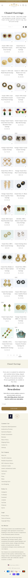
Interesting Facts (5, 481)
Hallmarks (4, 471)
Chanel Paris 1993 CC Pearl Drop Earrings (7, 171)
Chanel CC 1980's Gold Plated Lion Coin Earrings (20, 72)
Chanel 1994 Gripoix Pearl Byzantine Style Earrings (7, 220)
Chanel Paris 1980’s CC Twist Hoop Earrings (20, 268)
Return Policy (5, 439)
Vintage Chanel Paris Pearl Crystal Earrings (21, 171)
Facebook (4, 497)
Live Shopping (5, 484)
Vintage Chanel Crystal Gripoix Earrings (21, 148)
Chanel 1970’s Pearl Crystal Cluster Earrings (20, 97)
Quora (3, 507)
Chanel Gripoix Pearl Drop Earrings (7, 317)
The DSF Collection (6, 458)
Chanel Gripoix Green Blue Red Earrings (21, 121)
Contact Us (4, 445)
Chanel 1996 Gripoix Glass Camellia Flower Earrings (21, 293)
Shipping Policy (5, 442)
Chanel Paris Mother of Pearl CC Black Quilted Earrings (7, 268)
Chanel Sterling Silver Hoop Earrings (21, 244)
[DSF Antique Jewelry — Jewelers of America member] (10, 416)
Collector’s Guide (6, 465)
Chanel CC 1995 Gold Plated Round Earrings (7, 71)
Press (2, 476)
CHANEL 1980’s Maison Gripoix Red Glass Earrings (20, 220)
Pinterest (3, 505)
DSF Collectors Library (7, 463)
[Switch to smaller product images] (26, 26)
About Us (3, 455)
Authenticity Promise (6, 429)
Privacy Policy (5, 515)
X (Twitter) (4, 494)
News (2, 479)
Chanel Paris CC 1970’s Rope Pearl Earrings (21, 47)
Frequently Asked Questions (8, 426)
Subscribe (14, 408)
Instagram (4, 492)
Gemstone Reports (6, 431)
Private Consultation (6, 434)
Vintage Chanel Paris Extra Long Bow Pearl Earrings (7, 195)
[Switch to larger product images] (23, 26)
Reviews (3, 437)
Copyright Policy (5, 520)
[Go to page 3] (7, 355)
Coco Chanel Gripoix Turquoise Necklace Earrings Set (21, 343)
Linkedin (3, 500)
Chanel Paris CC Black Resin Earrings (21, 194)
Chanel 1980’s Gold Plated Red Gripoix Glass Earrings (7, 47)
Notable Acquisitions (6, 460)
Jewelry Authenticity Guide (8, 468)
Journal (3, 473)
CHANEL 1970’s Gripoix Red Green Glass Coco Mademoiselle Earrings (7, 344)
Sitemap (3, 447)
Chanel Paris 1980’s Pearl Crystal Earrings (7, 244)
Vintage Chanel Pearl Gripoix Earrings (7, 148)
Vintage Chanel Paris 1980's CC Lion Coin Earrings (21, 318)
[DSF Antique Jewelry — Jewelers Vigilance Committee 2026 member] (17, 416)
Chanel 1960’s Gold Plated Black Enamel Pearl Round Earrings (7, 97)
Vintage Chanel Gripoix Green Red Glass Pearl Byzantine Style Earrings (7, 123)
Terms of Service (5, 518)
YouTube (3, 502)
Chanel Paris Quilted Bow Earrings (7, 292)
